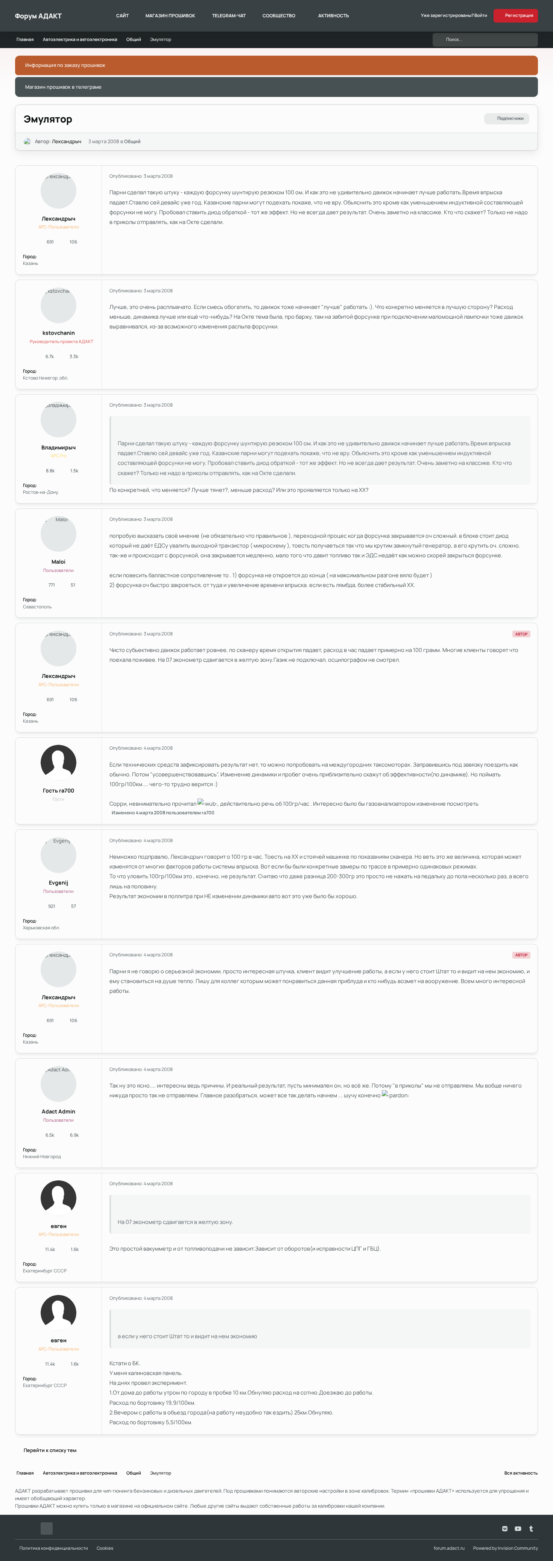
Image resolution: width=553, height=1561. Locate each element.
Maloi (58, 561)
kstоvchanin (59, 332)
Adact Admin (58, 1111)
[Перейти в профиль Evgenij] (58, 855)
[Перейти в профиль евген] (58, 1198)
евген (59, 1226)
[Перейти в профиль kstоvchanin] (58, 305)
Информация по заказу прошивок (65, 65)
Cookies (105, 1548)
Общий (132, 141)
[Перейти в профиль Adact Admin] (58, 1084)
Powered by (505, 1548)
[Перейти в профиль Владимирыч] (58, 419)
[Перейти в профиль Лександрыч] (27, 141)
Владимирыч (58, 447)
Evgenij (58, 882)
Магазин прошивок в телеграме (63, 86)
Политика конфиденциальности (54, 1548)
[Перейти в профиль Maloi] (58, 534)
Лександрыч (66, 141)
